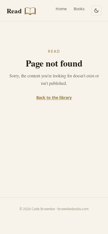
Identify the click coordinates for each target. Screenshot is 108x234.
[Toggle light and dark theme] (96, 11)
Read (15, 11)
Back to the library (54, 97)
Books (79, 8)
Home (61, 8)
